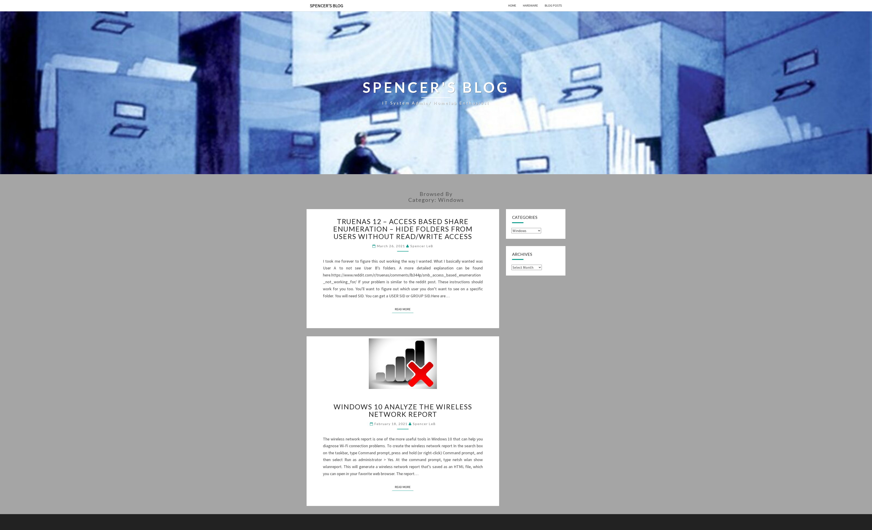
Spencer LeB (421, 246)
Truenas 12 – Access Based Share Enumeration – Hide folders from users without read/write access (403, 228)
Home (512, 5)
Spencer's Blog (326, 5)
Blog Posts (553, 5)
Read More (404, 309)
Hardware (530, 5)
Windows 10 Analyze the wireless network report (403, 410)
